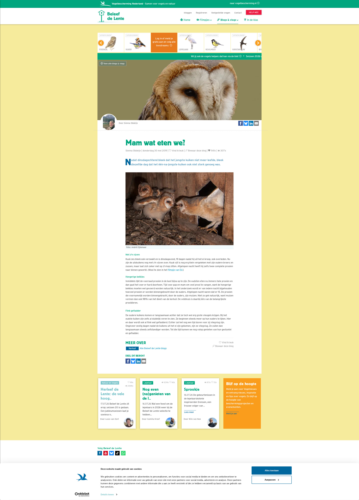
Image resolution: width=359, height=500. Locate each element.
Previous (101, 43)
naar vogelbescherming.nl (243, 3)
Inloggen (188, 13)
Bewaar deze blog (196, 150)
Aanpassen (270, 479)
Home (186, 20)
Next (258, 43)
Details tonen (107, 494)
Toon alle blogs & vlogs (114, 63)
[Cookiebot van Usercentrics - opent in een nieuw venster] (82, 494)
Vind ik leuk (177, 150)
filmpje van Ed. (175, 270)
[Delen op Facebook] (240, 123)
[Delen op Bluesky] (245, 123)
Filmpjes (204, 20)
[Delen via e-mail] (256, 123)
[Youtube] (105, 453)
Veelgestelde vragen (220, 13)
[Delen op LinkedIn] (251, 123)
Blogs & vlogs (228, 20)
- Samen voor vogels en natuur (143, 3)
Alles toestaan (272, 470)
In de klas (252, 20)
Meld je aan (231, 413)
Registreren (201, 13)
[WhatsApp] (123, 453)
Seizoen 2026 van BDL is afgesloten (247, 56)
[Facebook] (99, 453)
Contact (238, 13)
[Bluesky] (111, 453)
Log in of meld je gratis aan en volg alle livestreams (164, 42)
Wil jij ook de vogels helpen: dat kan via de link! (197, 56)
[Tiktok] (117, 453)
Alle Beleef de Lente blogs (153, 348)
